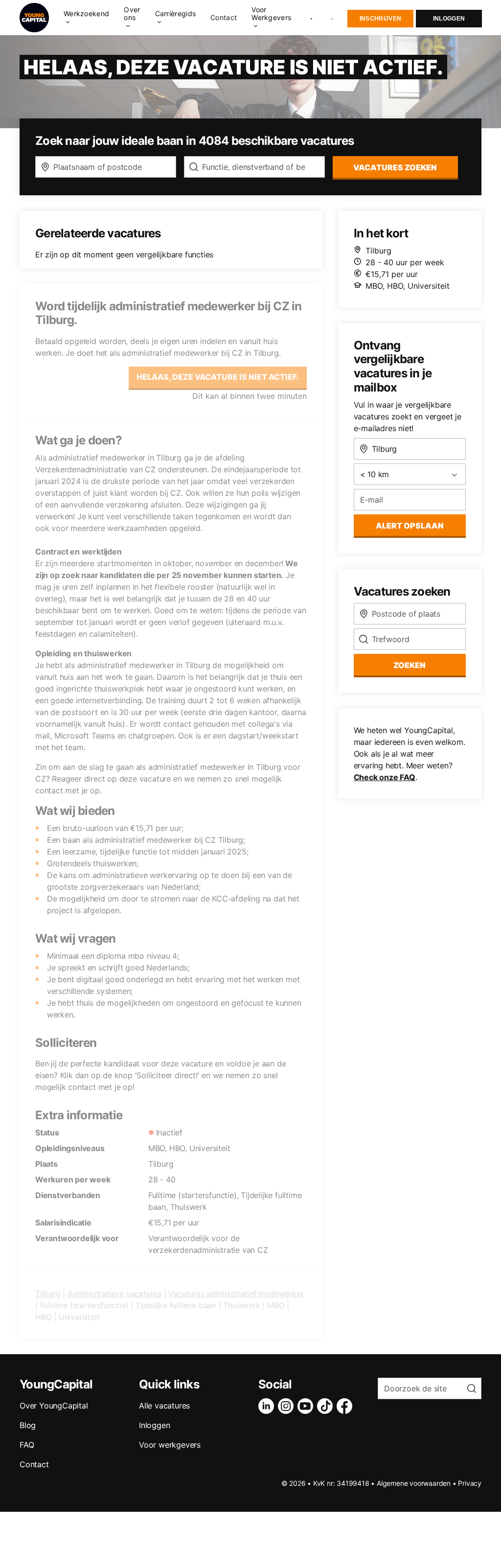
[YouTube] (307, 1406)
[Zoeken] (332, 17)
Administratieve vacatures (114, 1293)
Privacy (469, 1483)
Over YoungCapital (54, 1405)
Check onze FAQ (384, 777)
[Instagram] (287, 1406)
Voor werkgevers (170, 1445)
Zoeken (409, 665)
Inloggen (449, 18)
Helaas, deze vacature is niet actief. (218, 377)
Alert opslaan (410, 526)
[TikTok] (327, 1406)
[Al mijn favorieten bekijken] (311, 17)
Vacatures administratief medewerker (235, 1293)
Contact (223, 18)
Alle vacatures (164, 1405)
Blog (28, 1425)
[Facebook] (346, 1406)
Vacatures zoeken (395, 167)
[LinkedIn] (268, 1406)
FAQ (27, 1445)
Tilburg (48, 1293)
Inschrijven (380, 18)
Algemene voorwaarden (414, 1483)
